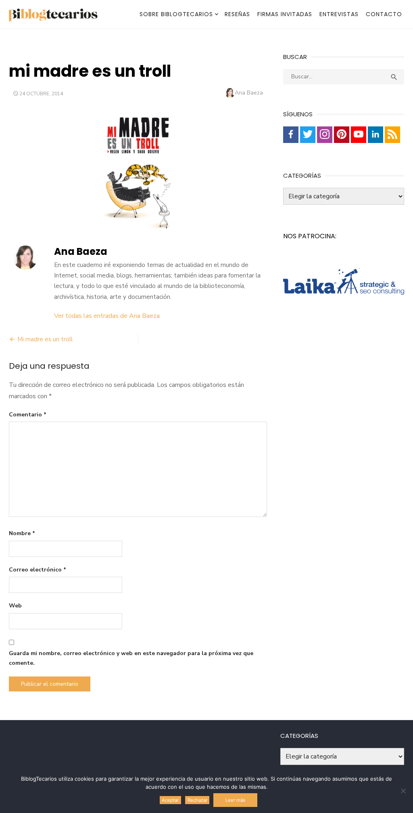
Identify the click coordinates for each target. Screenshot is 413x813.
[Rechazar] (403, 791)
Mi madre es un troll (45, 339)
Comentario (27, 414)
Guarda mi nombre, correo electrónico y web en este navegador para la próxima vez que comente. (131, 658)
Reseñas (237, 14)
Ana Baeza (249, 93)
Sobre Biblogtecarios (176, 14)
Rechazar (197, 800)
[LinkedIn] (375, 134)
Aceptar (170, 800)
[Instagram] (324, 134)
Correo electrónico (37, 570)
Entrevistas (339, 14)
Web (15, 605)
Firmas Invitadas (284, 14)
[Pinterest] (341, 134)
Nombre (22, 533)
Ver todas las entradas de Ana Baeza (107, 315)
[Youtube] (358, 134)
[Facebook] (290, 134)
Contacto (384, 14)
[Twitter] (307, 134)
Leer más (235, 800)
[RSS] (392, 134)
